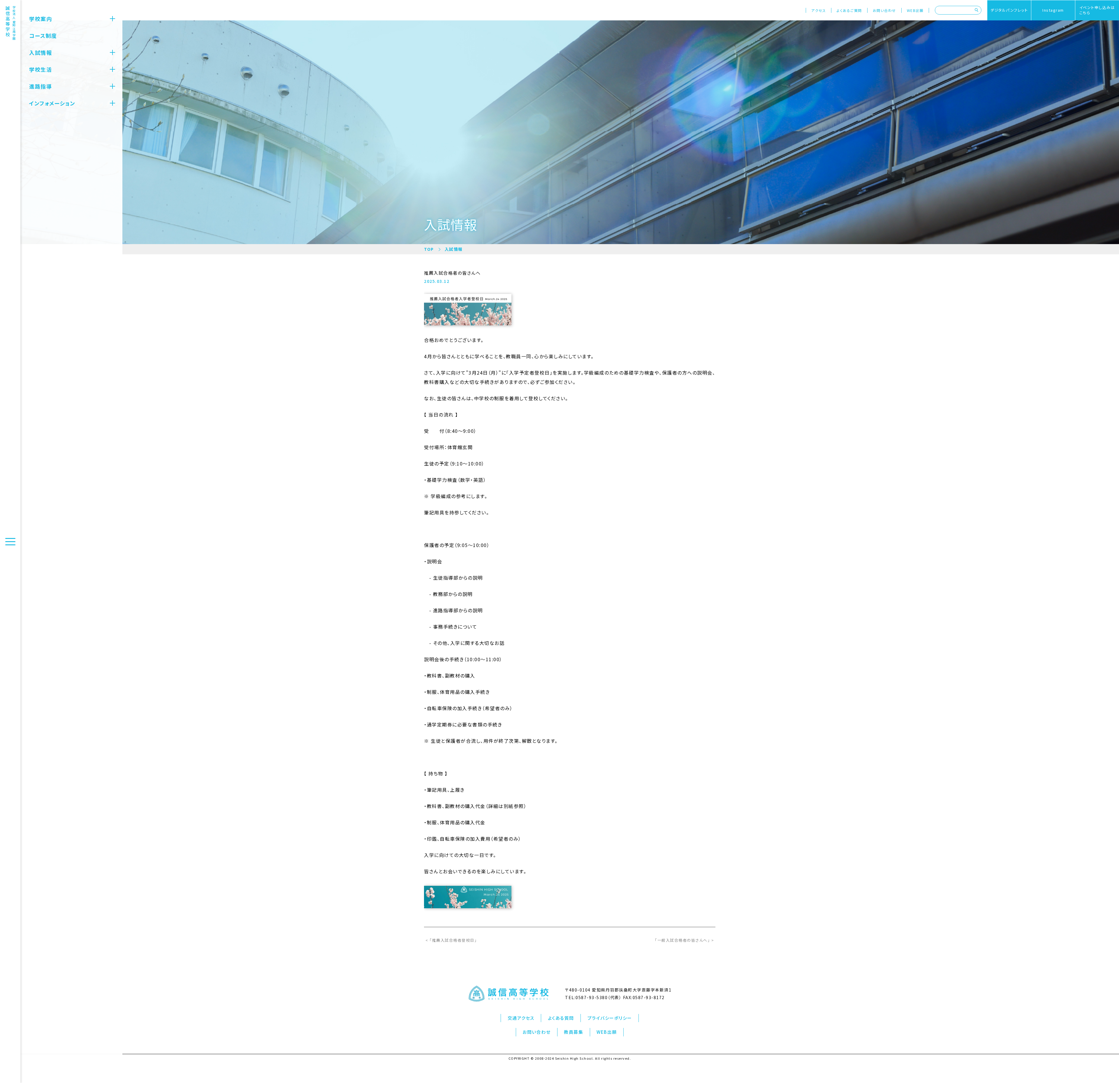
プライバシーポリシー (609, 1018)
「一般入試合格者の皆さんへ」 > (684, 940)
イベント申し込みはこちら (1097, 10)
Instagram (1053, 10)
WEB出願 (915, 10)
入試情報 (40, 52)
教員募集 (573, 1032)
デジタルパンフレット (1009, 10)
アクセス (818, 10)
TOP (429, 249)
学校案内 (40, 18)
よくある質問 (561, 1018)
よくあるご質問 (849, 10)
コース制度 (43, 35)
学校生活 (40, 69)
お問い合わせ (884, 10)
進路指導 (40, 86)
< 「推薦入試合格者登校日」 (451, 940)
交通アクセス (521, 1018)
